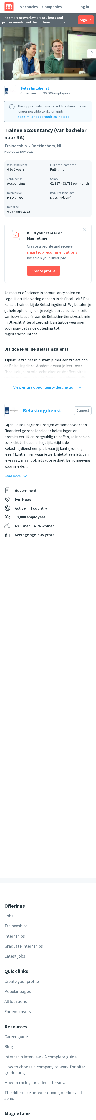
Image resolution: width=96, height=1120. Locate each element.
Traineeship (15, 146)
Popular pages (17, 991)
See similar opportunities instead (43, 116)
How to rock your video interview (34, 1082)
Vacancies (29, 6)
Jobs (8, 916)
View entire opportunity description (44, 387)
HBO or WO (15, 197)
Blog (8, 1046)
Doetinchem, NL (46, 146)
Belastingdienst (34, 88)
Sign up (86, 20)
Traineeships (16, 926)
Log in (84, 6)
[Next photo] (86, 53)
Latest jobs (14, 956)
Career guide (16, 1036)
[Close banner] (84, 230)
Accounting (16, 183)
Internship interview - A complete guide (40, 1056)
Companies (52, 6)
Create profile (43, 270)
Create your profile (21, 981)
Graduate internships (23, 946)
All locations (15, 1001)
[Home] (9, 6)
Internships (14, 936)
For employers (17, 1011)
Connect (82, 410)
